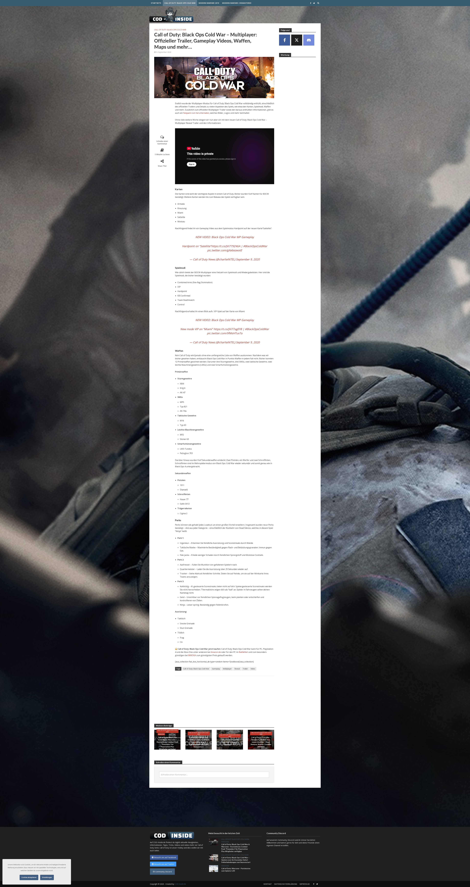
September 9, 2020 (248, 259)
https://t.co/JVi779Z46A (225, 246)
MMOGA (192, 655)
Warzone (161, 734)
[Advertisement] (276, 14)
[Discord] (308, 40)
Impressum (305, 884)
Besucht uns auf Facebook (165, 857)
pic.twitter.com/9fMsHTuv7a (224, 333)
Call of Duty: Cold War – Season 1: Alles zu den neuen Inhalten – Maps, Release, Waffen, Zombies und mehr (261, 742)
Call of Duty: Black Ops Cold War (179, 3)
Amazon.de (216, 652)
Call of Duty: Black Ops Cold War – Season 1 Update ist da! (230, 742)
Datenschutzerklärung (285, 884)
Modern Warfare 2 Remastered (236, 3)
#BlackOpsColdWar (255, 246)
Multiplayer (227, 669)
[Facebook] (284, 40)
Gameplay (216, 669)
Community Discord (163, 871)
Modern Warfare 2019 (209, 3)
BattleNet (243, 652)
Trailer (245, 669)
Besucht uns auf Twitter (164, 864)
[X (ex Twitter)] (296, 40)
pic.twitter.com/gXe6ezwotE (224, 250)
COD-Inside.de (180, 884)
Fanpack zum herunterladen (196, 113)
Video (253, 669)
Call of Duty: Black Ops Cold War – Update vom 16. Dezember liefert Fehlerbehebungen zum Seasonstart (199, 742)
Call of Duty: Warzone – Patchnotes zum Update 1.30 (235, 869)
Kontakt (268, 884)
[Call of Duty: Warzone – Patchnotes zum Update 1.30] (213, 868)
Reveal (237, 669)
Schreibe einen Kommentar (162, 142)
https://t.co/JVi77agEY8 (228, 329)
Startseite (156, 3)
